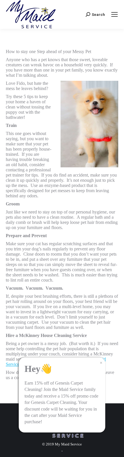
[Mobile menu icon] (114, 14)
